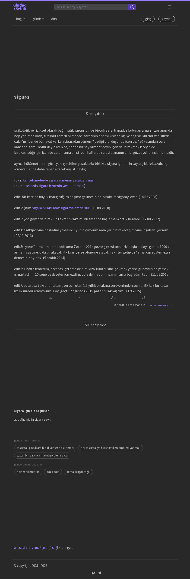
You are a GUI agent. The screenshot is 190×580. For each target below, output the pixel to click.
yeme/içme (40, 547)
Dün (54, 19)
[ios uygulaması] (100, 573)
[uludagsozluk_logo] (19, 6)
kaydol (166, 19)
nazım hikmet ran (28, 472)
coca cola (53, 472)
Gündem (38, 19)
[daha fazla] (169, 7)
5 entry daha (95, 114)
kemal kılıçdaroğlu (78, 472)
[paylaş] (144, 298)
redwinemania (158, 305)
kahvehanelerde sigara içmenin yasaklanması (58, 180)
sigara (21, 96)
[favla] (111, 297)
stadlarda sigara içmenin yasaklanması (53, 185)
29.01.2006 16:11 (135, 305)
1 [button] (115, 297)
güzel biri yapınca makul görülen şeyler (42, 455)
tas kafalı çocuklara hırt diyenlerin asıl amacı (45, 448)
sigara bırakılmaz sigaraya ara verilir (60, 207)
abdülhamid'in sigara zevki (32, 419)
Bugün (20, 19)
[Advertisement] (95, 58)
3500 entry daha (95, 325)
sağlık (56, 547)
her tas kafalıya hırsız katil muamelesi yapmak (110, 448)
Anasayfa (20, 547)
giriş (148, 19)
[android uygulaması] (94, 573)
